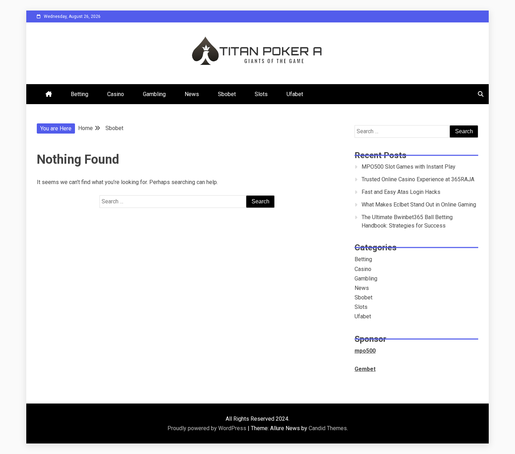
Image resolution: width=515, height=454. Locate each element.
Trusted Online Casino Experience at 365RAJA (418, 179)
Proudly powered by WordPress (207, 428)
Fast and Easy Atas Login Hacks (401, 192)
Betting (79, 94)
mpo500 (365, 350)
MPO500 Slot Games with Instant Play (408, 166)
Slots (261, 94)
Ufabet (295, 94)
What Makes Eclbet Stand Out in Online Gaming (419, 204)
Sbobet (227, 94)
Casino (115, 94)
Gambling (154, 94)
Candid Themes (328, 428)
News (192, 94)
